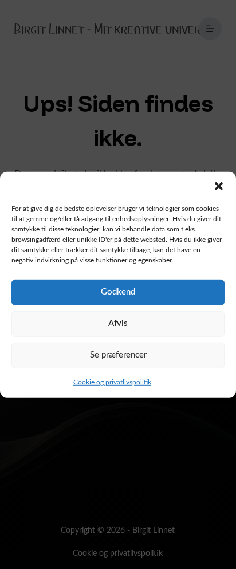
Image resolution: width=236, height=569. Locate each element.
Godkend (118, 292)
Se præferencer (118, 355)
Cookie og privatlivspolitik (112, 381)
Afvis (118, 323)
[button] (219, 185)
